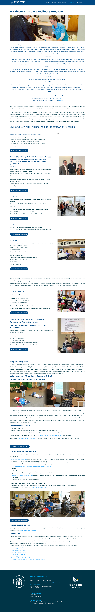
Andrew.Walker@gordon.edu (51, 582)
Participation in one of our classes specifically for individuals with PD (31, 466)
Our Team (79, 2)
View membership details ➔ (28, 530)
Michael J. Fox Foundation (18, 549)
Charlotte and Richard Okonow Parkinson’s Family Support (28, 559)
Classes (54, 2)
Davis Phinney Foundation (18, 550)
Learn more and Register (19, 520)
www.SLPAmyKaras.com (18, 547)
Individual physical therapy (19, 459)
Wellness (72, 2)
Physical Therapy (62, 2)
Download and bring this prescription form (48, 435)
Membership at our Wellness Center (22, 475)
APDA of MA (14, 556)
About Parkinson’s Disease (18, 552)
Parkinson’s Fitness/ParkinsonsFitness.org (23, 558)
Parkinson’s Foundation (18, 554)
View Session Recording (19, 150)
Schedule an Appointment (20, 446)
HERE (61, 98)
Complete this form (16, 432)
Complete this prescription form (27, 438)
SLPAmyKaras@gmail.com (38, 487)
